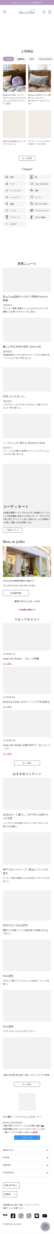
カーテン (38, 197)
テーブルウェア (15, 190)
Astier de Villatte (45, 59)
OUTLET (13, 224)
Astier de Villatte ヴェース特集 (21, 658)
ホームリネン (15, 197)
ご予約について (12, 530)
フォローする (27, 1137)
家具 (31, 59)
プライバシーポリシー (32, 1204)
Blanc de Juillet (41, 203)
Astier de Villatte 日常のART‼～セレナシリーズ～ (26, 746)
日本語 (7, 1194)
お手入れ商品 (40, 217)
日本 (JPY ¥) (9, 1185)
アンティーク (14, 217)
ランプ (12, 184)
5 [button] (32, 40)
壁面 (12, 204)
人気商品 (8, 59)
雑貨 (36, 190)
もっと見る (27, 158)
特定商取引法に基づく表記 (13, 1204)
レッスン (13, 210)
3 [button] (27, 40)
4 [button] (30, 40)
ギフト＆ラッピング (41, 210)
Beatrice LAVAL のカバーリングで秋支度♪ (26, 702)
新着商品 (20, 59)
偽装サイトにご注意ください (13, 1208)
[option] (27, 31)
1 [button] (21, 40)
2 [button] (24, 40)
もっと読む (7, 663)
